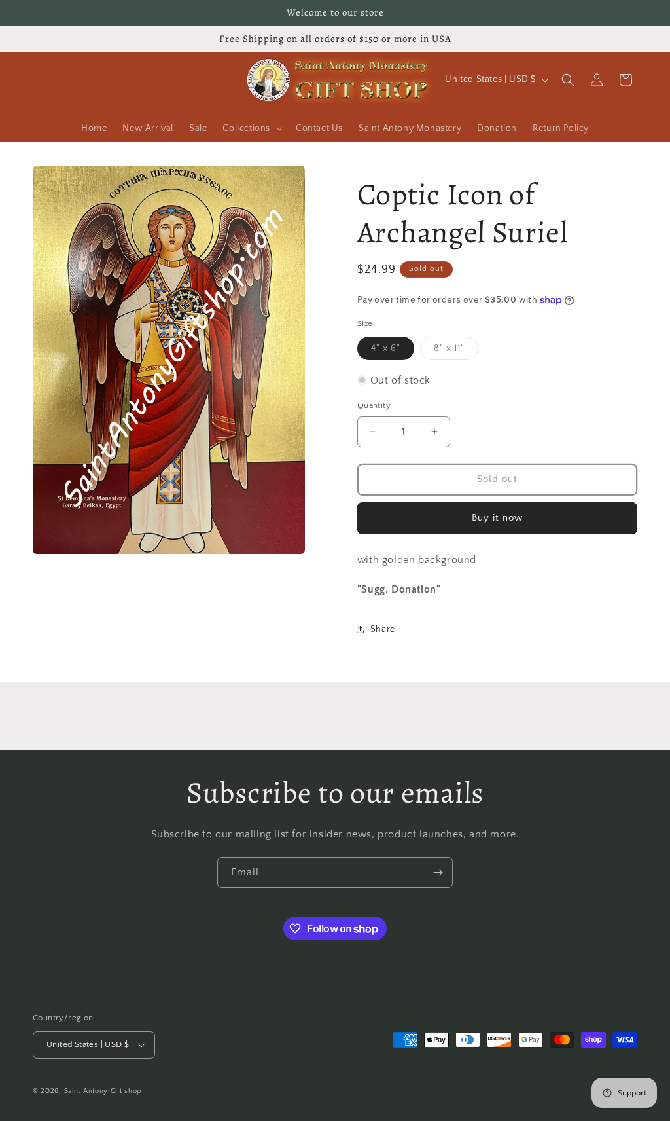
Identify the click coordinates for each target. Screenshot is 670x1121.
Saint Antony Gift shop (102, 1091)
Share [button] (382, 629)
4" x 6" (392, 351)
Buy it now (497, 517)
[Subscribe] (437, 872)
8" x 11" (456, 351)
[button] (251, 128)
